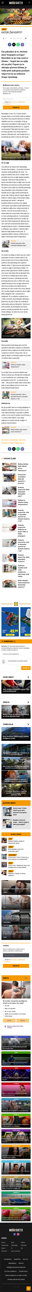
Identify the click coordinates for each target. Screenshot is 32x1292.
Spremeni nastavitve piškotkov (16, 1267)
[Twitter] (14, 44)
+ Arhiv (26, 978)
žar (2, 440)
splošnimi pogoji (15, 102)
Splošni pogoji (23, 1271)
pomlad (16, 443)
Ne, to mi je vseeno (10, 1011)
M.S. (6, 38)
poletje (22, 443)
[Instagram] (18, 1234)
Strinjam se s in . (15, 103)
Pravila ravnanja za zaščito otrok (16, 1275)
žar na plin (22, 440)
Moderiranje (12, 1263)
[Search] (29, 2)
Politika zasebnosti (10, 1271)
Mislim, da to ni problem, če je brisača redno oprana (15, 1015)
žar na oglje (5, 443)
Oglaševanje (8, 1259)
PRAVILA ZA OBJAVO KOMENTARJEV (11, 654)
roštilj (6, 440)
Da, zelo (7, 1006)
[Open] (4, 2)
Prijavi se (16, 107)
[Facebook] (9, 44)
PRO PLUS (25, 1259)
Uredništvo (17, 1259)
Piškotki (20, 1263)
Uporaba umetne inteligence (16, 1279)
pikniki (12, 443)
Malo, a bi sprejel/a (10, 1008)
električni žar (14, 440)
